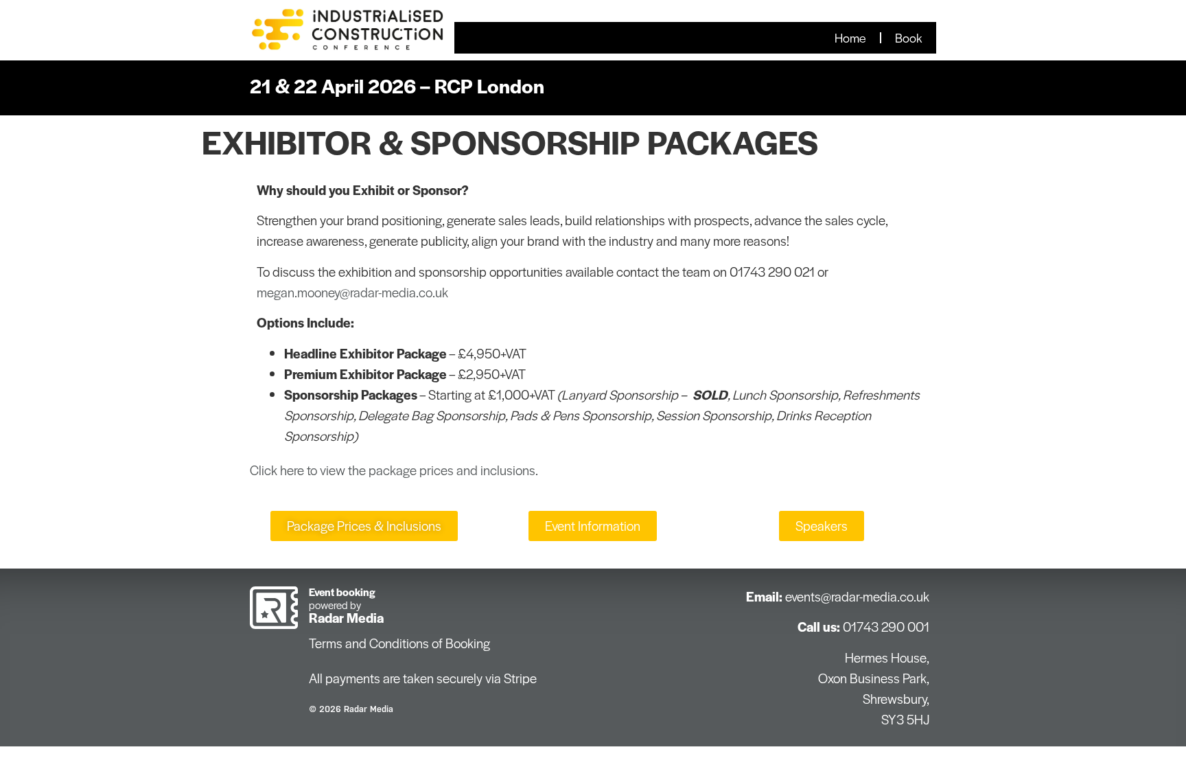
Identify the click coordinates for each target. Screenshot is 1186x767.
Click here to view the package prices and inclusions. (394, 470)
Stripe (520, 678)
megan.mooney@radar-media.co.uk (352, 292)
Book (908, 37)
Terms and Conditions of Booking (399, 643)
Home (850, 37)
